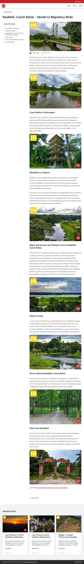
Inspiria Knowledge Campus (30, 562)
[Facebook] (76, 2)
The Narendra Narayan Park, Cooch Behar (52, 488)
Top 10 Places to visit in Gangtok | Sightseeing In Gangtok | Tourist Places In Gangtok (42, 538)
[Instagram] (81, 2)
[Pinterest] (79, 2)
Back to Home (8, 12)
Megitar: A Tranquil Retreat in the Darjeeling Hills (68, 537)
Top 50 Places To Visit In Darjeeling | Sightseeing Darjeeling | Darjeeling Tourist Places (14, 538)
